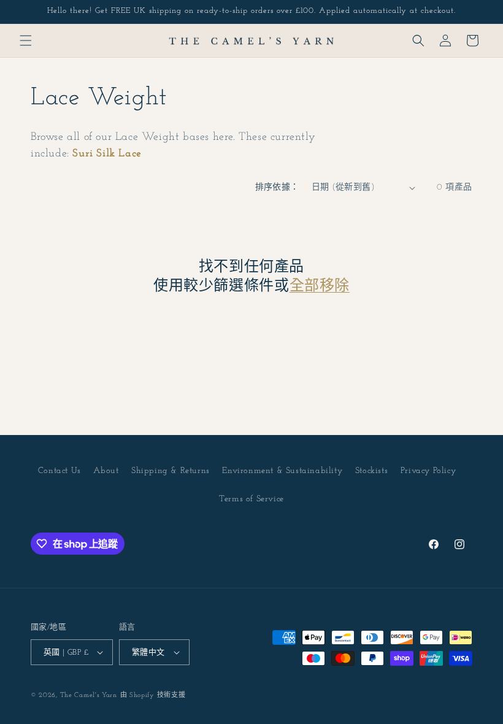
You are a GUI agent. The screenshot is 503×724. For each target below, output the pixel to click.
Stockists (371, 471)
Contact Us (59, 471)
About (105, 471)
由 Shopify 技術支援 (153, 695)
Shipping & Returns (170, 471)
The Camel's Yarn (88, 695)
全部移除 (320, 286)
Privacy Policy (428, 471)
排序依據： (277, 187)
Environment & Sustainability (282, 471)
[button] (25, 40)
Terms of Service (251, 499)
